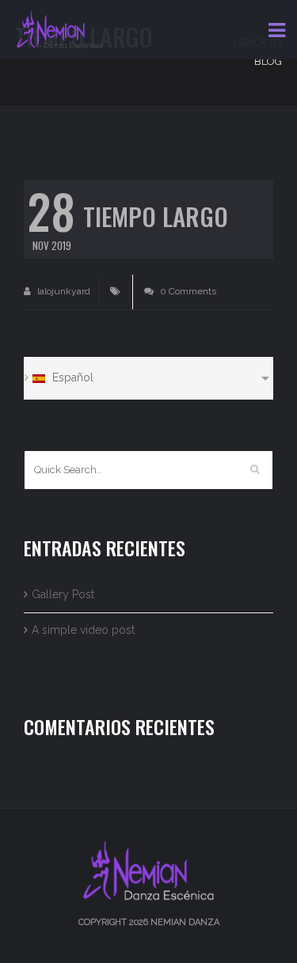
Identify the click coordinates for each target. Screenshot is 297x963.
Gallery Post (63, 594)
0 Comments (187, 291)
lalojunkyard (62, 291)
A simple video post (83, 630)
